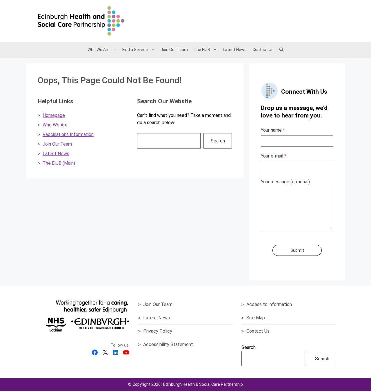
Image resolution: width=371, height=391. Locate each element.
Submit (297, 250)
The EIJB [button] (202, 49)
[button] (281, 49)
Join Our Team (174, 49)
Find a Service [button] (135, 49)
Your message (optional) (285, 181)
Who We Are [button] (99, 49)
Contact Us (263, 49)
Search (218, 141)
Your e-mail (273, 156)
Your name (273, 130)
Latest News (235, 49)
